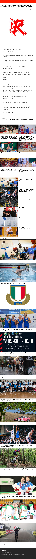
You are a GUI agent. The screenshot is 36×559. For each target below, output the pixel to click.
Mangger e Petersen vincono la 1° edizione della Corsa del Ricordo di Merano (16, 377)
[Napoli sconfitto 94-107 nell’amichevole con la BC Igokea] (9, 232)
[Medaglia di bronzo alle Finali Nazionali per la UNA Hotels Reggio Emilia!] (9, 147)
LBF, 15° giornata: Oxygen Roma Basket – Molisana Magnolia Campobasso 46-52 (14, 520)
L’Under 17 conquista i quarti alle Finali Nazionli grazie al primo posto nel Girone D (27, 170)
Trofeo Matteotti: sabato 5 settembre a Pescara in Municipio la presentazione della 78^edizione (15, 353)
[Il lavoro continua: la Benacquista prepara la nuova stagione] (9, 222)
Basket (2, 152)
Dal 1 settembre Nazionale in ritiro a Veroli (26, 180)
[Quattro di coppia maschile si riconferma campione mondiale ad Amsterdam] (18, 318)
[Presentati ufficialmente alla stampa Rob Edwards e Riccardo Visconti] (9, 212)
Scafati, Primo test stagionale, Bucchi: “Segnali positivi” (25, 200)
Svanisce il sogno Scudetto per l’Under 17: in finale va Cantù (25, 154)
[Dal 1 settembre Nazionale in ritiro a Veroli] (9, 182)
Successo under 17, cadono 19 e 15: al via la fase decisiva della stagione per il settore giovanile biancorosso (8, 137)
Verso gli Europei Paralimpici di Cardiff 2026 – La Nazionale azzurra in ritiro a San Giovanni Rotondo (16, 400)
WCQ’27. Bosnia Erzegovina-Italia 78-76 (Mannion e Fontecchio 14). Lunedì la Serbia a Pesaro (26, 190)
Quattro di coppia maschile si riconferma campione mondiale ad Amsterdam (16, 330)
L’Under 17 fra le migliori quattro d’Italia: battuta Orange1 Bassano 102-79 (8, 170)
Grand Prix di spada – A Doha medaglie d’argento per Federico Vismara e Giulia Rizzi (17, 497)
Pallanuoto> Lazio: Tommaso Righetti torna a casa (12, 283)
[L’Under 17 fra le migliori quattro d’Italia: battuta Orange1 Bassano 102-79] (9, 162)
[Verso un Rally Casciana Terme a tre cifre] (18, 412)
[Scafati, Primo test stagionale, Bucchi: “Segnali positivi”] (9, 202)
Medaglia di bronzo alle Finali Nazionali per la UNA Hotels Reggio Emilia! (8, 154)
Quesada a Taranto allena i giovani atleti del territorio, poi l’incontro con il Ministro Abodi (17, 306)
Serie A (23, 197)
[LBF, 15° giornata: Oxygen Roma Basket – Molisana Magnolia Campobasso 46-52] (18, 509)
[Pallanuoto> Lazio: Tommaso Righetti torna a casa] (18, 272)
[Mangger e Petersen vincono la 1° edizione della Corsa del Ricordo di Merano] (18, 365)
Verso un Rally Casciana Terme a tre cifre (10, 422)
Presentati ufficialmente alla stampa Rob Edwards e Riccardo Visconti (26, 210)
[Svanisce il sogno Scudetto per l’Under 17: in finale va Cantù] (27, 147)
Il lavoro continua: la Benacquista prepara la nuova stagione (26, 219)
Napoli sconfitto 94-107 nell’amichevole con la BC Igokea (26, 229)
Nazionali (24, 187)
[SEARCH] (35, 1)
